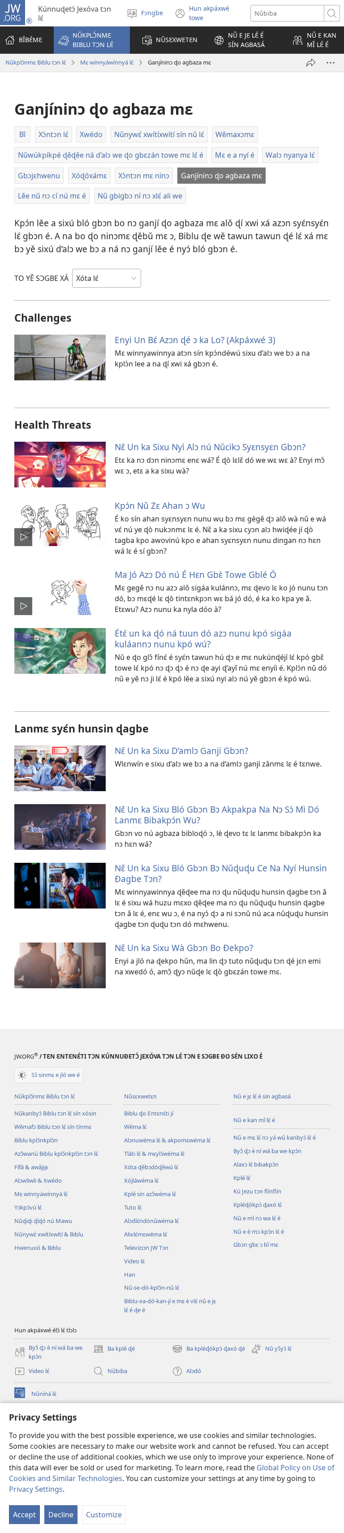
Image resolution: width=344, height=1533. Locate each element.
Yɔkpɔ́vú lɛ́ (28, 1207)
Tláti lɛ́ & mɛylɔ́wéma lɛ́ (154, 1154)
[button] (92, 40)
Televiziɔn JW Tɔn (146, 1248)
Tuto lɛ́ (133, 1207)
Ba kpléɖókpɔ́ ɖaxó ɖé (208, 1349)
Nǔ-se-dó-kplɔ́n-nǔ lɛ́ (151, 1287)
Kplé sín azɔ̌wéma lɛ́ (150, 1194)
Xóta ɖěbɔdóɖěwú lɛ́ (151, 1167)
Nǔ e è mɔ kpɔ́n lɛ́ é (258, 1231)
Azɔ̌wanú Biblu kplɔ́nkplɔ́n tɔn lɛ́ (56, 1154)
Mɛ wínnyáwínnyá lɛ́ (106, 62)
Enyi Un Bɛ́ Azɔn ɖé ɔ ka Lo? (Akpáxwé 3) (195, 340)
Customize (104, 1515)
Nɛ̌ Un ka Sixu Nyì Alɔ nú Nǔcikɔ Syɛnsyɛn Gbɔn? (210, 447)
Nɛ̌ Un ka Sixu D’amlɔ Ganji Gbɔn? (181, 751)
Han (129, 1274)
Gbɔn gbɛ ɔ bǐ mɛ (255, 1244)
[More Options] (330, 63)
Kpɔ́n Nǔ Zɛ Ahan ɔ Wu (160, 506)
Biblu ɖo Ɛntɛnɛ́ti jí (148, 1113)
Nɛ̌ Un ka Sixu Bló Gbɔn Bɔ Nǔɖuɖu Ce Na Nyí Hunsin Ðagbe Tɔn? (221, 873)
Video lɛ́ (134, 1261)
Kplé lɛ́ (241, 1178)
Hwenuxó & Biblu (37, 1248)
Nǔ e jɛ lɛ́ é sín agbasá (262, 1096)
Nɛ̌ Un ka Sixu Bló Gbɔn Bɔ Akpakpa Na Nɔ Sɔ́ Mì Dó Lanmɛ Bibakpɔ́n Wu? (217, 814)
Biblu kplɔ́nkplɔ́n (36, 1140)
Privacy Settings (36, 1489)
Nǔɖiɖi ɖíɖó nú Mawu (43, 1221)
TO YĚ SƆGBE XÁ (41, 278)
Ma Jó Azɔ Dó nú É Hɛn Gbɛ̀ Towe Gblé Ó (195, 574)
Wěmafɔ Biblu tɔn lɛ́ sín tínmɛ (52, 1127)
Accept (24, 1515)
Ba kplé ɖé (114, 1349)
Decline (60, 1515)
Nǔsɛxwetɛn (140, 1096)
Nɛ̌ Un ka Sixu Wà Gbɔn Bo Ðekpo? (184, 948)
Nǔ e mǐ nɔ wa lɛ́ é (256, 1218)
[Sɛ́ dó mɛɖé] (311, 63)
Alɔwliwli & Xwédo (38, 1180)
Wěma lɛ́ (135, 1127)
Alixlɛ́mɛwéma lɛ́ (145, 1234)
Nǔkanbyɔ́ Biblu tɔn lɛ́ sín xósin (55, 1113)
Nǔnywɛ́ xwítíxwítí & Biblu (48, 1234)
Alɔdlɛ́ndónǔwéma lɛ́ (151, 1221)
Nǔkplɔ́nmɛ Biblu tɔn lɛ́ (35, 62)
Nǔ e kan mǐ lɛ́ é (254, 1120)
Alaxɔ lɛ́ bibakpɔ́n (256, 1164)
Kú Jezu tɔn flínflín (257, 1191)
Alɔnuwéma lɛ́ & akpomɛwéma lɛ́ (167, 1140)
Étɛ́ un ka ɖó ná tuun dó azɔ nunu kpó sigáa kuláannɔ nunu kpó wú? (203, 638)
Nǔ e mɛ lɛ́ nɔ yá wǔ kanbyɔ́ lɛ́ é (274, 1137)
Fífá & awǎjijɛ (31, 1167)
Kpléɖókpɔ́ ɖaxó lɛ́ (257, 1205)
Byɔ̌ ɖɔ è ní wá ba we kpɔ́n (267, 1151)
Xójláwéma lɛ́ (141, 1180)
